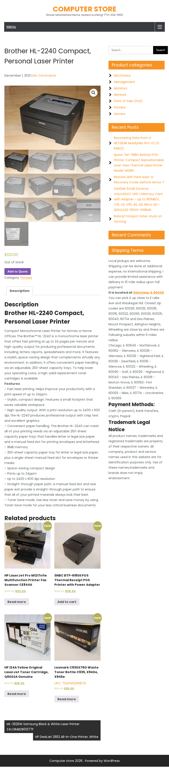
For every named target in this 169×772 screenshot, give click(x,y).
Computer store (84, 9)
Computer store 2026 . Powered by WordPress (84, 761)
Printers (26, 277)
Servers (119, 114)
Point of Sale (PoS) (128, 101)
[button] (93, 93)
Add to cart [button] (66, 602)
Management (124, 82)
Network (120, 94)
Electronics (122, 75)
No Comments (44, 75)
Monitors (120, 88)
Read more (16, 602)
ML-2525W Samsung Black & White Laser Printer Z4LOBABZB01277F (43, 726)
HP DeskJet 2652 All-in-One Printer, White (66, 737)
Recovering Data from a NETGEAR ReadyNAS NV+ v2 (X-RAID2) (137, 143)
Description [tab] (19, 291)
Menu (11, 26)
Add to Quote (17, 271)
